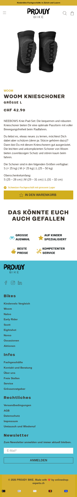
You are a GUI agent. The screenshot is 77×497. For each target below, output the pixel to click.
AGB (7, 410)
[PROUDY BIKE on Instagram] (13, 284)
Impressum (11, 421)
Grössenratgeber (14, 388)
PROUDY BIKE (25, 480)
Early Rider (11, 319)
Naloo (7, 314)
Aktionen (9, 345)
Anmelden (38, 460)
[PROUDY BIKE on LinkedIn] (20, 284)
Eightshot (10, 329)
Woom (8, 308)
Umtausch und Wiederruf (20, 426)
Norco (7, 335)
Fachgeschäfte (13, 362)
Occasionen (11, 340)
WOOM (8, 90)
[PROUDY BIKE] (38, 13)
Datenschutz (12, 415)
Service (8, 383)
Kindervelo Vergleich (17, 303)
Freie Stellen (12, 378)
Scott (7, 324)
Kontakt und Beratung (18, 367)
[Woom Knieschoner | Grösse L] (38, 51)
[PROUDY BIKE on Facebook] (6, 284)
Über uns (9, 372)
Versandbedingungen (17, 405)
